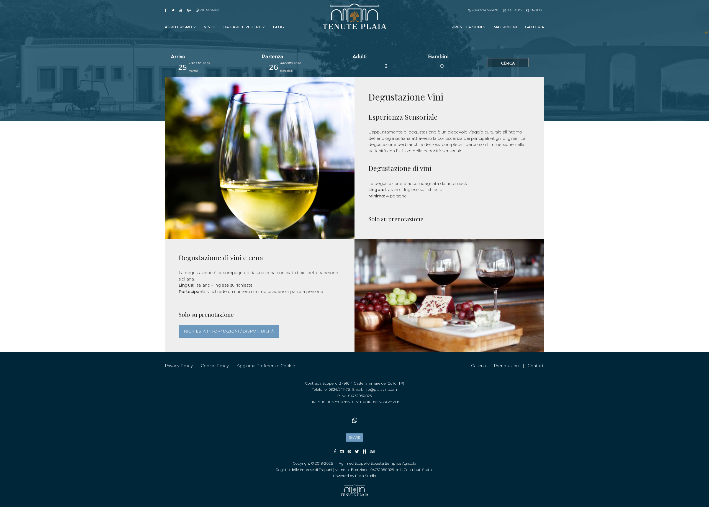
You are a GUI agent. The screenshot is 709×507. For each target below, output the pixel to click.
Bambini (438, 56)
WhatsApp (209, 10)
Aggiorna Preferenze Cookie (266, 365)
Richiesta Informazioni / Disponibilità (229, 331)
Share (354, 437)
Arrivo (178, 56)
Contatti (536, 365)
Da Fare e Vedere (242, 27)
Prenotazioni (467, 27)
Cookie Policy (215, 365)
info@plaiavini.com (380, 389)
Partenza (272, 56)
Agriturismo (179, 27)
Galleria (534, 27)
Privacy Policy (179, 365)
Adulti (360, 56)
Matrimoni (505, 27)
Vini (208, 27)
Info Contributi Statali (414, 470)
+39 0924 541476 (484, 10)
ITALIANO (513, 10)
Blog (278, 27)
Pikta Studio (365, 476)
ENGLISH (536, 10)
